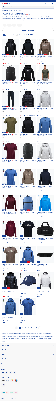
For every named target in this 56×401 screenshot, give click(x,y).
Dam (4, 25)
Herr (14, 25)
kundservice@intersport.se (7, 366)
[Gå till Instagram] (3, 372)
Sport (19, 25)
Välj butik (30, 34)
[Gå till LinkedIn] (15, 372)
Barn (9, 25)
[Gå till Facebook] (11, 372)
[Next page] (39, 327)
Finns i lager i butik (23, 34)
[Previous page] (16, 327)
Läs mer (4, 341)
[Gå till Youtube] (7, 372)
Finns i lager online (11, 34)
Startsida (5, 10)
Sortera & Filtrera (27, 30)
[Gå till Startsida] (6, 3)
